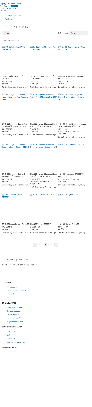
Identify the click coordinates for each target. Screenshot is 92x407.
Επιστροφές (11, 338)
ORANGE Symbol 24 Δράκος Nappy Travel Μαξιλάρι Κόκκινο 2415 (72, 125)
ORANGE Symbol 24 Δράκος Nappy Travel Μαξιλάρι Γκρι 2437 (44, 125)
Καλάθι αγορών (13, 314)
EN (5, 11)
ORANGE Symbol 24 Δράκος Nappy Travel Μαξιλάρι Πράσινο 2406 (15, 125)
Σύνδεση (8, 19)
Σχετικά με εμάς (13, 287)
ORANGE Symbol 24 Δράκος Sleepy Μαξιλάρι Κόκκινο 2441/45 (44, 175)
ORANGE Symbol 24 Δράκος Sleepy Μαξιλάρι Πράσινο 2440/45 (15, 175)
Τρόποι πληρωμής (14, 318)
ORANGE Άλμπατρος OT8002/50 (71, 174)
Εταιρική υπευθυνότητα (16, 290)
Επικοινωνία (12, 331)
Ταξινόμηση (63, 33)
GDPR (9, 298)
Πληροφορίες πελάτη (15, 322)
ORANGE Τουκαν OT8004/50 (41, 224)
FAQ (8, 335)
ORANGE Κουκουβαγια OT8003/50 (15, 224)
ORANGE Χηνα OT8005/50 (68, 224)
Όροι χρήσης (12, 294)
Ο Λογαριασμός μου (13, 15)
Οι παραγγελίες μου (14, 311)
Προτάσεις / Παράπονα (16, 342)
